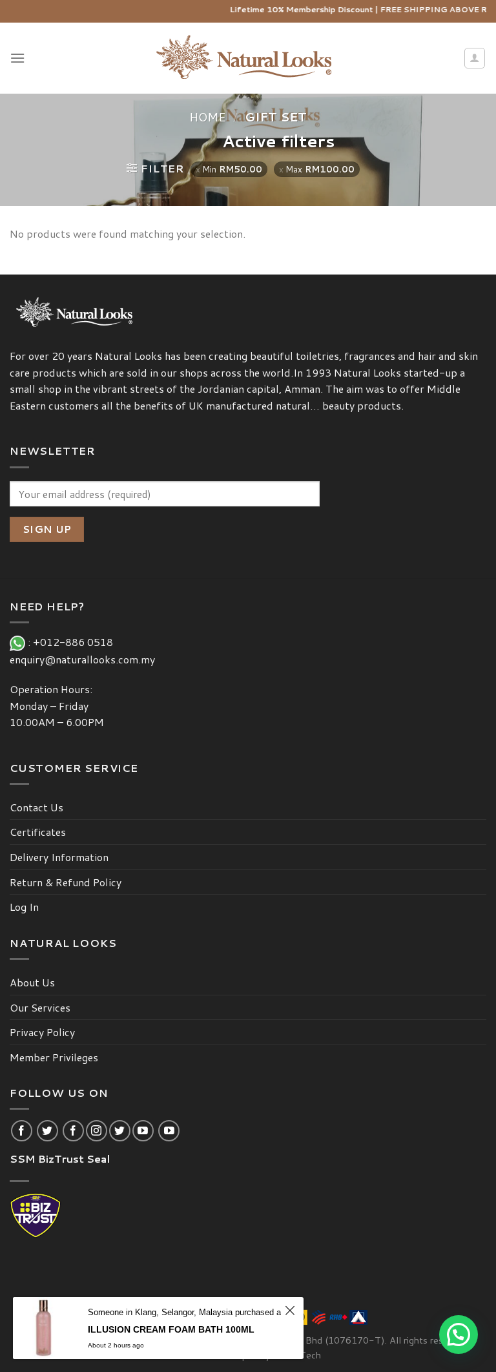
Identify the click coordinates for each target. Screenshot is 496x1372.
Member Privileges (54, 1057)
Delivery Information (59, 856)
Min (232, 169)
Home (207, 117)
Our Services (40, 1007)
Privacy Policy (42, 1031)
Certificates (38, 831)
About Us (32, 982)
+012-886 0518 (75, 641)
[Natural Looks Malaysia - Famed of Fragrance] (248, 58)
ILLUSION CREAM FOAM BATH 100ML (171, 1329)
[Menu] (17, 58)
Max (320, 169)
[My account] (475, 58)
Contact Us (36, 807)
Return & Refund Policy (65, 882)
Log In (24, 906)
